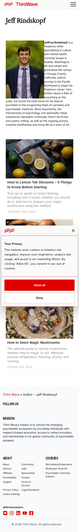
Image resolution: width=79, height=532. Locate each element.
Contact (25, 477)
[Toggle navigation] (73, 4)
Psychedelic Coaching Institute (58, 475)
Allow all (39, 285)
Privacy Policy (11, 489)
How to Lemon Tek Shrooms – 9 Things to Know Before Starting (39, 184)
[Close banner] (73, 230)
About (6, 464)
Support (7, 481)
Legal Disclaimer (30, 489)
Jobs (23, 468)
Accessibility (9, 477)
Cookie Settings (11, 494)
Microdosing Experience (59, 464)
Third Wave (11, 394)
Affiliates (7, 473)
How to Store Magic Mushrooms (33, 342)
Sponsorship (28, 473)
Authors (7, 468)
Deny (39, 298)
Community (27, 464)
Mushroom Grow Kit (56, 468)
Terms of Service (26, 483)
